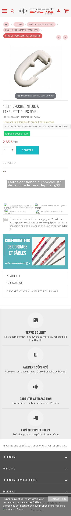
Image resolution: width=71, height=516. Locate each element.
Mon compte (9, 468)
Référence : (27, 116)
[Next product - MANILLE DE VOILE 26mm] (65, 37)
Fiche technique (14, 282)
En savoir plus (13, 275)
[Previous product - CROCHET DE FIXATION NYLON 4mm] (58, 37)
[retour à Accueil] (6, 24)
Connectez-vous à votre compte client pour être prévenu (36, 126)
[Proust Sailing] (35, 11)
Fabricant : (8, 116)
